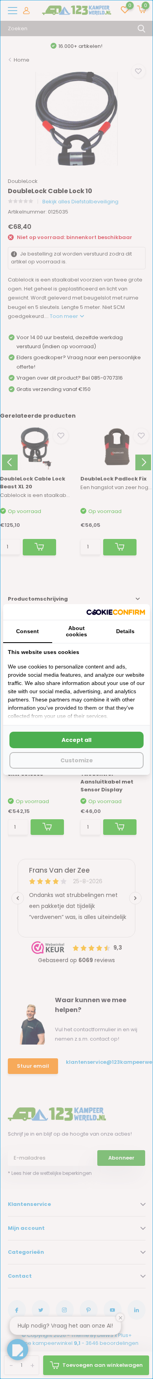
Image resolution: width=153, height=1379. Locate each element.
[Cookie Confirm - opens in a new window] (115, 612)
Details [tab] (125, 631)
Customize (76, 760)
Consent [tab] (27, 631)
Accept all (76, 740)
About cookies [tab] (76, 631)
